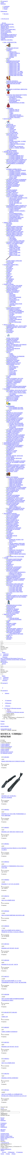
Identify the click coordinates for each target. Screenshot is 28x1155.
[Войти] (1, 686)
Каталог (3, 1117)
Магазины (5, 13)
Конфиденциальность (6, 1149)
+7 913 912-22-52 (5, 18)
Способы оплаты (5, 1133)
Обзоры (2, 1140)
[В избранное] (2, 769)
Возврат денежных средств (7, 1137)
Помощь (3, 1130)
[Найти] (2, 651)
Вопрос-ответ (4, 1138)
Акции (2, 1119)
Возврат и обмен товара (6, 1136)
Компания (3, 1120)
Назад (8, 709)
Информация (4, 1127)
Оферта (2, 1150)
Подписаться (4, 1113)
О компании (6, 6)
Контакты (5, 7)
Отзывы (5, 8)
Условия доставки (5, 1134)
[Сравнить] (2, 770)
